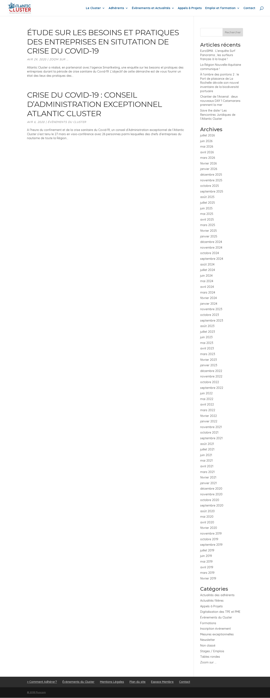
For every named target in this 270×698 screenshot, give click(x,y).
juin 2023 (206, 337)
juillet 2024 (207, 270)
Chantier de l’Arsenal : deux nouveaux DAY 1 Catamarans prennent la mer (220, 101)
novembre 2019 (211, 533)
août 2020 (207, 511)
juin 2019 (206, 556)
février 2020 (208, 528)
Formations (208, 623)
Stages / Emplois (212, 651)
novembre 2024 (211, 247)
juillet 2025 (207, 203)
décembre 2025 (211, 175)
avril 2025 (207, 219)
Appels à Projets (190, 8)
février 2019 (208, 578)
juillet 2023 (207, 332)
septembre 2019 (211, 545)
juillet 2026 (207, 135)
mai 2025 (206, 214)
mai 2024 (206, 281)
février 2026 (208, 163)
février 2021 (208, 477)
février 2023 (208, 360)
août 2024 (207, 264)
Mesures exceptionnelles (217, 634)
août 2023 (207, 326)
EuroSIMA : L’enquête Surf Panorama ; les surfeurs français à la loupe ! (217, 55)
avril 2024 (207, 287)
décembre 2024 (211, 242)
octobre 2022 (209, 382)
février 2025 (208, 231)
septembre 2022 (211, 388)
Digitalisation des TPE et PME (220, 612)
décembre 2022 (211, 371)
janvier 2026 (208, 169)
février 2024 (208, 298)
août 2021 (207, 444)
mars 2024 (207, 292)
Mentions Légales (112, 682)
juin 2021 (206, 455)
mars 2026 (207, 158)
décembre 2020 (211, 488)
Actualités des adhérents (217, 595)
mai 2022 (206, 399)
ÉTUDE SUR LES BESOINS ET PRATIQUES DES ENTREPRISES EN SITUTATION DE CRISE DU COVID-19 (103, 41)
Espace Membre (162, 682)
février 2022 (208, 416)
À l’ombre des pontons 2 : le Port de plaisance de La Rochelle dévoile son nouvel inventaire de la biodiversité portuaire (219, 83)
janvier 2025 (208, 236)
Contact (249, 8)
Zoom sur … (208, 662)
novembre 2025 (211, 180)
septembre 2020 (211, 505)
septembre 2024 (211, 259)
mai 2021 (206, 460)
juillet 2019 (207, 550)
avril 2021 (206, 466)
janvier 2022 (208, 421)
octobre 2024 (209, 253)
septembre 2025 (211, 191)
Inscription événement (215, 629)
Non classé (207, 645)
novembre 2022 (211, 376)
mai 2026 (206, 146)
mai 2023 (206, 343)
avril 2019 (206, 567)
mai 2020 (206, 517)
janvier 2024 (208, 304)
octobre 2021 (209, 432)
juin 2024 (206, 276)
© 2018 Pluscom (36, 692)
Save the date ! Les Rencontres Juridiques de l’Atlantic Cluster (217, 115)
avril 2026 (207, 152)
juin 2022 (206, 393)
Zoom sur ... (58, 59)
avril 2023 (207, 348)
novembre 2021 (211, 427)
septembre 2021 (211, 438)
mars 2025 (207, 225)
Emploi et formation (220, 8)
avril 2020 (207, 522)
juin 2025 (206, 208)
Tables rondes (210, 657)
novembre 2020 (211, 494)
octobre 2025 (209, 186)
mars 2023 (207, 354)
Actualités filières (212, 600)
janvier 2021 (208, 483)
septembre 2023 (211, 320)
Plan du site (138, 682)
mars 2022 (207, 410)
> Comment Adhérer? (42, 682)
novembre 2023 (211, 309)
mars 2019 (207, 573)
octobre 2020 (209, 500)
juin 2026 (206, 141)
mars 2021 (207, 472)
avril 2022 (207, 404)
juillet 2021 (207, 449)
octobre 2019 (209, 539)
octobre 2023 (209, 315)
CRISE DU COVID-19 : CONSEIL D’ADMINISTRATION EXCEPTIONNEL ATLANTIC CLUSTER (94, 104)
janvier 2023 (208, 365)
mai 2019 (206, 561)
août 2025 (207, 197)
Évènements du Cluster (67, 122)
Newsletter (207, 640)
